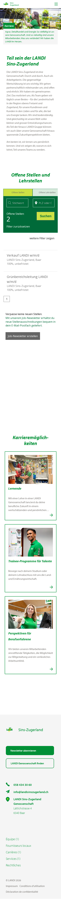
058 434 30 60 (23, 785)
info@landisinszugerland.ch (31, 792)
